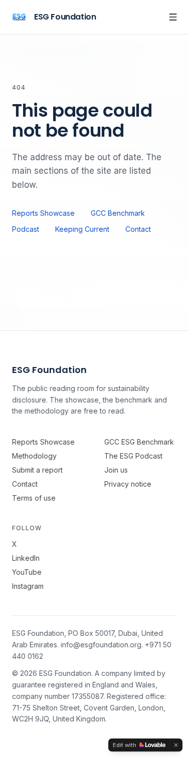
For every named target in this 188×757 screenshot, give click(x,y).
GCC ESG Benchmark (139, 442)
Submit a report (37, 470)
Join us (116, 470)
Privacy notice (127, 484)
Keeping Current (82, 229)
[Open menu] (173, 17)
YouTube (27, 572)
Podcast (25, 229)
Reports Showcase (43, 213)
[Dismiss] (176, 745)
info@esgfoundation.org (101, 644)
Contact (138, 229)
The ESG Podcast (133, 456)
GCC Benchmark (118, 213)
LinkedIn (26, 558)
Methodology (34, 456)
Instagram (28, 586)
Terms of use (34, 498)
